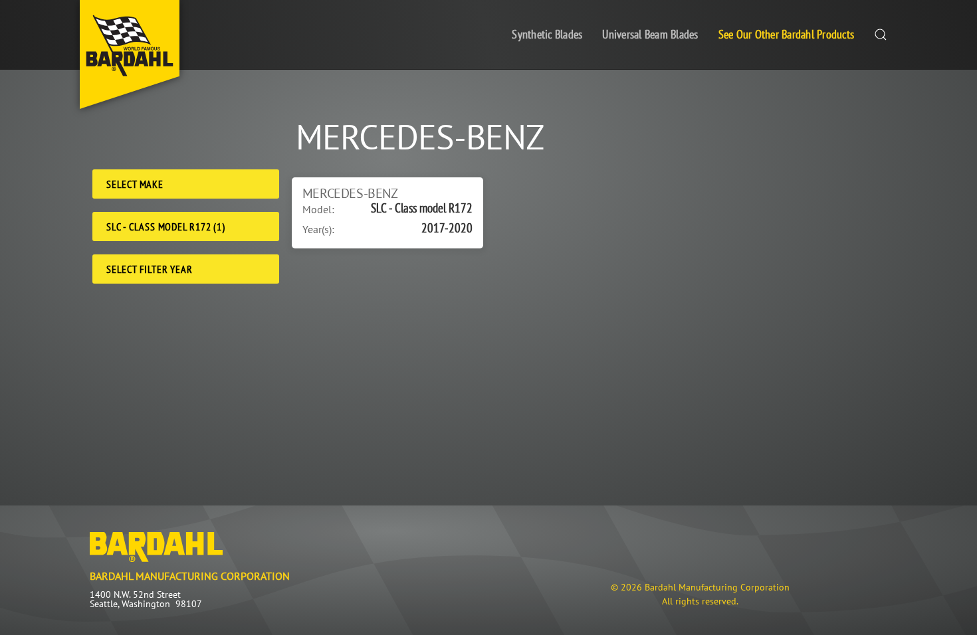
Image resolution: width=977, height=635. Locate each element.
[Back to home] (129, 54)
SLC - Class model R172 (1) (165, 226)
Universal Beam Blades (650, 34)
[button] (880, 34)
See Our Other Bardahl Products (786, 34)
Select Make (134, 184)
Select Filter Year (149, 269)
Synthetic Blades (547, 34)
